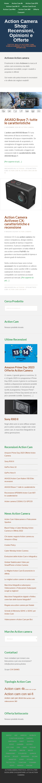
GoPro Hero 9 (9, 473)
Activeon (20, 168)
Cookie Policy (10, 545)
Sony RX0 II (11, 419)
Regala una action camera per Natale (19, 605)
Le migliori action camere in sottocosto (19, 579)
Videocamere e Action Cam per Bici (18, 619)
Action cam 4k (14, 170)
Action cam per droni (13, 698)
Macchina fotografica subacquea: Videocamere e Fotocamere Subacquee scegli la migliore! (20, 588)
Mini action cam (29, 698)
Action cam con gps (30, 689)
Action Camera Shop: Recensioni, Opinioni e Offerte (21, 31)
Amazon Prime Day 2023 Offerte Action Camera (19, 369)
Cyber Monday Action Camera (16, 551)
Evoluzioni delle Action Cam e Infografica (20, 556)
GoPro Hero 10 (10, 467)
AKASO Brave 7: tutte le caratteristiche (20, 121)
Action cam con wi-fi (17, 289)
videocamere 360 (10, 701)
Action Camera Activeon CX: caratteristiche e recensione (16, 222)
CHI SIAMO (14, 670)
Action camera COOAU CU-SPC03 (18, 501)
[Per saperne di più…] (13, 162)
